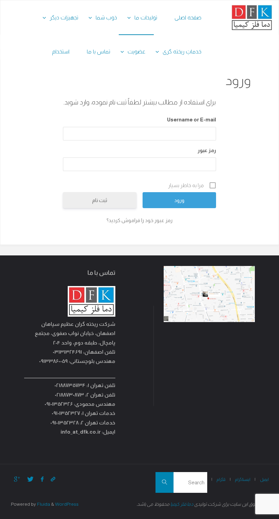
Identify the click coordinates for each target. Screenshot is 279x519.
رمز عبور (207, 150)
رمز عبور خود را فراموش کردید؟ (139, 220)
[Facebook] (42, 479)
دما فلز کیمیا (181, 504)
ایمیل (264, 479)
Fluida (43, 504)
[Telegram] (53, 479)
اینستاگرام (242, 479)
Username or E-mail (191, 119)
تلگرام (221, 479)
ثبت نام (99, 200)
